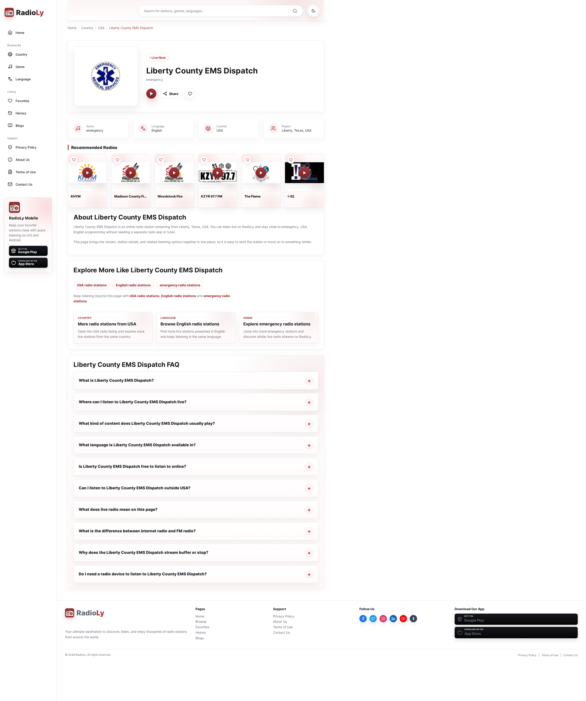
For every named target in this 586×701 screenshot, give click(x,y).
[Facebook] (363, 618)
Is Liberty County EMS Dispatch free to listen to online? (132, 466)
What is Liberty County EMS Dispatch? (116, 380)
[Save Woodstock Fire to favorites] (160, 160)
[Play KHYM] (87, 173)
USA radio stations (92, 285)
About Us (280, 621)
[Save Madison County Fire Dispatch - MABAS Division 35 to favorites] (117, 160)
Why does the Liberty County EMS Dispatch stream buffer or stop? (143, 552)
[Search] (295, 11)
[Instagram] (383, 618)
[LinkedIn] (393, 618)
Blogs (199, 638)
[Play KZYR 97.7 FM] (217, 173)
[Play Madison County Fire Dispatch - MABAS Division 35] (130, 173)
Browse (200, 621)
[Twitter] (373, 618)
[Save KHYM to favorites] (74, 160)
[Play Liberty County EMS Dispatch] (151, 94)
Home (72, 28)
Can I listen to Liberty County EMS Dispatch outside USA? (134, 488)
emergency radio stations (180, 285)
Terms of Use (283, 627)
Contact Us (281, 632)
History (200, 632)
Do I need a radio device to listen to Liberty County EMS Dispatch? (143, 574)
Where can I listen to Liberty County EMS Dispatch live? (133, 402)
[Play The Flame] (261, 173)
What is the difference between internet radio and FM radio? (137, 531)
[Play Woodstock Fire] (174, 173)
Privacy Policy (283, 616)
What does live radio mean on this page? (118, 509)
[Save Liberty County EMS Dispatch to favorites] (190, 94)
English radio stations (133, 285)
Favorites (202, 627)
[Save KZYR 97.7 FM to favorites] (204, 160)
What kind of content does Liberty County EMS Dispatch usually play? (147, 423)
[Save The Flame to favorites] (247, 160)
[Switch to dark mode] (313, 11)
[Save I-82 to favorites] (291, 160)
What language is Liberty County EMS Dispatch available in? (137, 445)
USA (101, 28)
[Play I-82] (304, 173)
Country (87, 28)
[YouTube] (403, 618)
